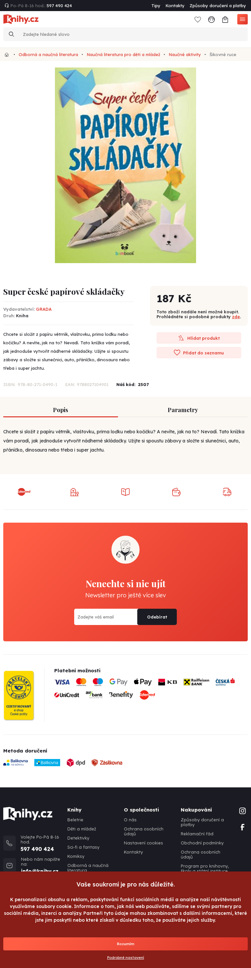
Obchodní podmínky (202, 843)
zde (236, 316)
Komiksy (75, 856)
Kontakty (175, 5)
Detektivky (78, 838)
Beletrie (75, 819)
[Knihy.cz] (6, 54)
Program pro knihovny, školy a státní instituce (205, 868)
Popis (60, 410)
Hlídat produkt (203, 338)
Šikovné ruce (222, 54)
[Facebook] (242, 826)
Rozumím (125, 944)
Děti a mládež (81, 829)
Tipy (155, 5)
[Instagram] (242, 810)
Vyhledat (11, 34)
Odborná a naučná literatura (48, 54)
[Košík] (225, 19)
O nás (130, 819)
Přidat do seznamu (203, 352)
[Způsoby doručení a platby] (151, 691)
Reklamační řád (197, 833)
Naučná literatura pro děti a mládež (123, 54)
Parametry (183, 410)
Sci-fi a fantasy (83, 847)
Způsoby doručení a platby (218, 5)
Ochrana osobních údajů (143, 831)
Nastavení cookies (143, 843)
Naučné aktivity (185, 54)
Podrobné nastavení (125, 957)
